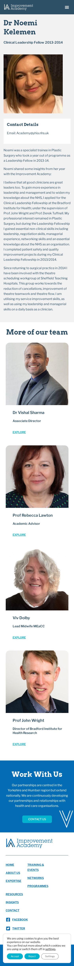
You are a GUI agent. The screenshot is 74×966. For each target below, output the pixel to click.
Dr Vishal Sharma (28, 412)
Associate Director (27, 421)
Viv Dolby (21, 618)
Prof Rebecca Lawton (33, 515)
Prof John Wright (28, 720)
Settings (50, 956)
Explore (19, 432)
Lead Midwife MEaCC (29, 626)
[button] (67, 7)
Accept (15, 956)
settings (50, 949)
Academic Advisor (26, 524)
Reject (32, 956)
